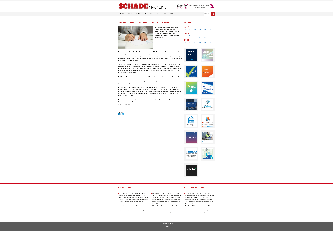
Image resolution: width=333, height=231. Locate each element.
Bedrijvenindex (170, 13)
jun (210, 29)
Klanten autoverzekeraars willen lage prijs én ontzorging (165, 193)
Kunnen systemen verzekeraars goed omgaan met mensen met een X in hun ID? (204, 212)
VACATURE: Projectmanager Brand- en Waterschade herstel (133, 199)
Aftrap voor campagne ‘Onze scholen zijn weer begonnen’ (198, 193)
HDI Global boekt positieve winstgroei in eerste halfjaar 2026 (166, 195)
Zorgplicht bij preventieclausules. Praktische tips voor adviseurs (167, 201)
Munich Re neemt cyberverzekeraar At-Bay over (130, 205)
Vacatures (148, 13)
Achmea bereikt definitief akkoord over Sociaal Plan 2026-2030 (200, 208)
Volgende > (179, 108)
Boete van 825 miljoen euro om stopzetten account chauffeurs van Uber (136, 197)
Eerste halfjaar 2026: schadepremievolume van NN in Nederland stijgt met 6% (203, 205)
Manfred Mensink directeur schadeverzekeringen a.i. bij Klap (199, 195)
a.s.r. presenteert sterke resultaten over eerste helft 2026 (132, 212)
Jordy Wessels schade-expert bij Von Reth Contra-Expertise (199, 197)
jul (184, 31)
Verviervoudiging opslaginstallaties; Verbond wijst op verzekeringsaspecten (137, 203)
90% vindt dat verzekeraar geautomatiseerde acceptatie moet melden (168, 205)
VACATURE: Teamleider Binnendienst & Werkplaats (131, 201)
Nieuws (129, 13)
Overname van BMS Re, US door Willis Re (129, 208)
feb (190, 29)
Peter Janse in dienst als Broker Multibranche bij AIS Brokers (199, 210)
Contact (158, 13)
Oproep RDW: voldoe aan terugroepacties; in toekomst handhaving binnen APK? (171, 203)
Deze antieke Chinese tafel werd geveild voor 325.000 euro (133, 193)
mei (205, 29)
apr (200, 29)
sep (195, 37)
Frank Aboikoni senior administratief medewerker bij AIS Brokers (200, 201)
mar (195, 29)
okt (200, 37)
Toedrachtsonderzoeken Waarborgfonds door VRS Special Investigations (136, 195)
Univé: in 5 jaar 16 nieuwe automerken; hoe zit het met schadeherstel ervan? (170, 197)
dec (210, 37)
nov (205, 37)
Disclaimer (166, 226)
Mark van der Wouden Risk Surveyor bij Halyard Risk (164, 212)
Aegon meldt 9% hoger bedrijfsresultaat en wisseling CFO (132, 210)
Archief (138, 13)
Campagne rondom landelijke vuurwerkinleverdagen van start (166, 208)
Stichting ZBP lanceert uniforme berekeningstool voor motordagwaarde (168, 210)
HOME (122, 13)
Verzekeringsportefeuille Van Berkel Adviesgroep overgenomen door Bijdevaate (204, 199)
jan (185, 29)
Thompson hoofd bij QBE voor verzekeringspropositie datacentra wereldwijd (170, 199)
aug (190, 31)
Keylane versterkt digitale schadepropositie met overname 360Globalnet (202, 203)
